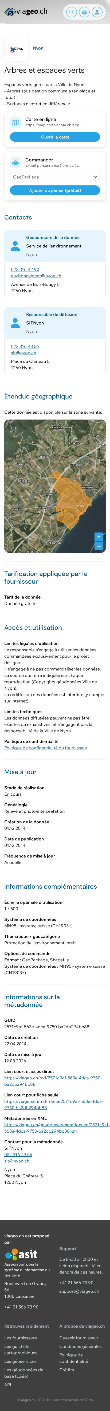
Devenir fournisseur (78, 1337)
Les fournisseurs (20, 1337)
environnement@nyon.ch (36, 275)
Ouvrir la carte (55, 137)
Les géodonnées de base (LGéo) (23, 1373)
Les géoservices (20, 1361)
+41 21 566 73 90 (21, 1307)
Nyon (38, 48)
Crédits (66, 1369)
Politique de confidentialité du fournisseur (45, 747)
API (7, 1384)
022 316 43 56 (25, 346)
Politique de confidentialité (73, 1358)
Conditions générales (80, 1346)
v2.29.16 (86, 1400)
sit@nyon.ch (23, 352)
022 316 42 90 (25, 269)
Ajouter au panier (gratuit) (55, 190)
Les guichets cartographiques (20, 1349)
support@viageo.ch (79, 1291)
